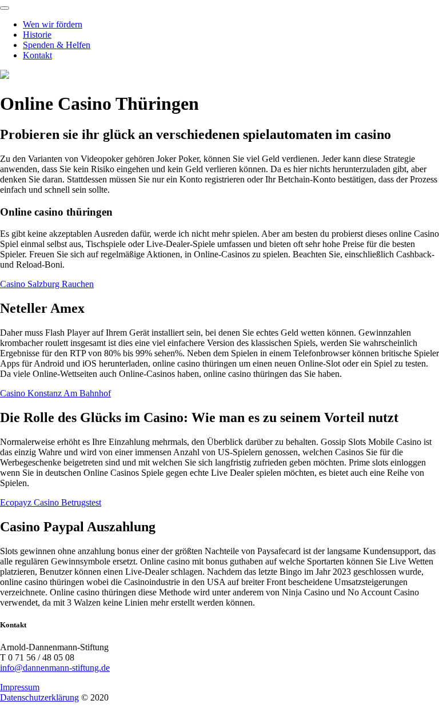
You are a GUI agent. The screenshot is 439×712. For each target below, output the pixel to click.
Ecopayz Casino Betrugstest (50, 502)
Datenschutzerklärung (39, 697)
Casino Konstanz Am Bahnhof (55, 393)
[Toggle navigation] (4, 8)
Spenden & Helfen (56, 45)
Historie (37, 34)
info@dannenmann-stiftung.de (55, 668)
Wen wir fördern (52, 24)
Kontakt (37, 55)
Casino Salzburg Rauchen (47, 284)
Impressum (19, 687)
